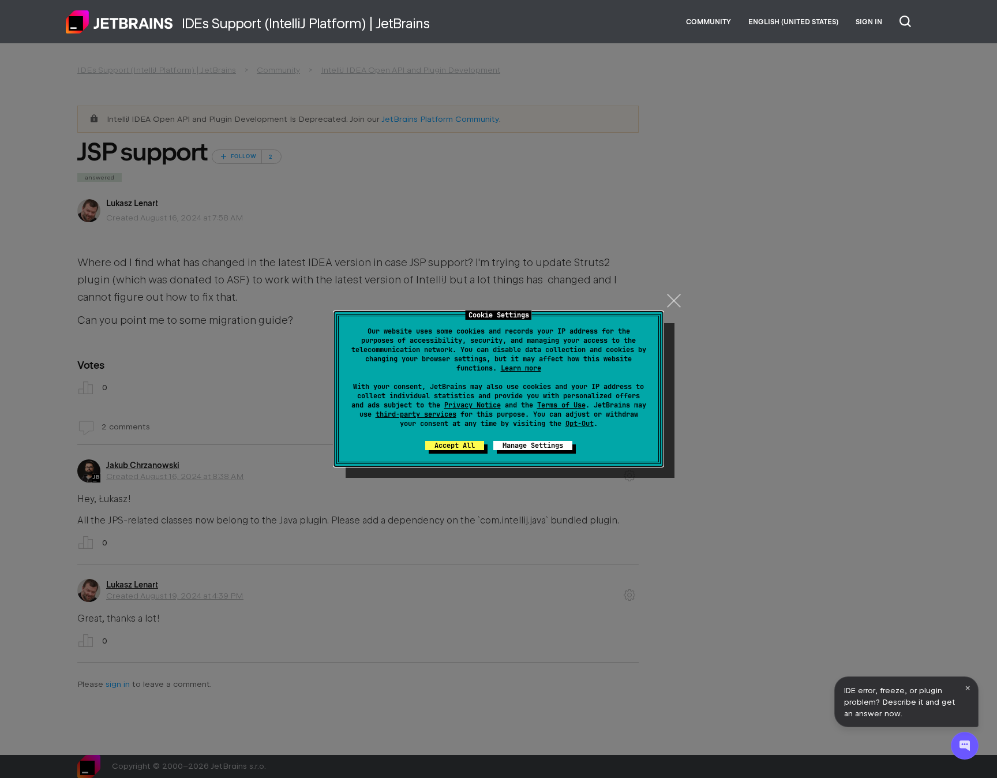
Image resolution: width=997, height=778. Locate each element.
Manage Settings (533, 445)
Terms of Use (561, 405)
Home (119, 21)
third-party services (416, 414)
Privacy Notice (472, 405)
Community (708, 22)
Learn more (521, 368)
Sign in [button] (869, 22)
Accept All (454, 445)
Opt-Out (579, 423)
